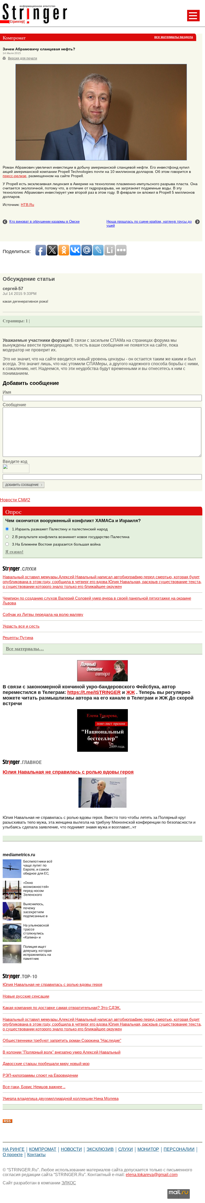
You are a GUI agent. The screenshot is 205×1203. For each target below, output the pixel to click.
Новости (71, 1149)
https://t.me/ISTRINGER (94, 692)
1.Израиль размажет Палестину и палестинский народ (60, 529)
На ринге (14, 1149)
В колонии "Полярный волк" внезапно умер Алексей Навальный (61, 1052)
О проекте (13, 1154)
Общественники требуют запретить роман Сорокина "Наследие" (62, 1040)
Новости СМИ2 (15, 500)
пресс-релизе (14, 176)
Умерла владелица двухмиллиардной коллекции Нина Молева (61, 1098)
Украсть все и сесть (21, 626)
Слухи (125, 1149)
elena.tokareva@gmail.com (152, 1174)
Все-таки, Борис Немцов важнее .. (34, 1086)
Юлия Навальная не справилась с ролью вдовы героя (68, 772)
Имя (7, 392)
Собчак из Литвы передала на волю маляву (43, 614)
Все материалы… (25, 648)
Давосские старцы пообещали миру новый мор (46, 1063)
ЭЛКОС (68, 1183)
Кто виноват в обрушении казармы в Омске (44, 221)
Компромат (42, 1149)
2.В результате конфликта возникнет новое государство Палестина (70, 537)
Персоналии (179, 1149)
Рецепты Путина (18, 637)
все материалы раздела (173, 37)
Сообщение (14, 405)
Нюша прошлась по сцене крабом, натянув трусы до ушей (149, 223)
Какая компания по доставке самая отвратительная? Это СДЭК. (62, 1007)
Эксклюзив (100, 1149)
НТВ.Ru (27, 204)
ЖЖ (130, 692)
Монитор (148, 1149)
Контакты (36, 1154)
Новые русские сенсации (26, 996)
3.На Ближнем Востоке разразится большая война (56, 544)
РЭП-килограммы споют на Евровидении (40, 1075)
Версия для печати (22, 58)
